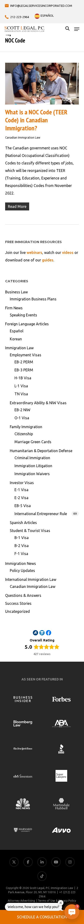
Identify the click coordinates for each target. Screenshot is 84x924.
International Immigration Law (30, 579)
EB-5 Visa (22, 506)
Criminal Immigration (32, 458)
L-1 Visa (21, 386)
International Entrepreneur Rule (45, 514)
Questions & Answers (23, 595)
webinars (34, 252)
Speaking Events (23, 315)
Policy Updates (22, 570)
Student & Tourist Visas (30, 530)
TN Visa (21, 394)
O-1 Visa (21, 418)
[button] (76, 29)
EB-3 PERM (23, 370)
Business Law (16, 292)
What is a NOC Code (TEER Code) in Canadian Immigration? (36, 120)
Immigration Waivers (32, 474)
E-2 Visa (21, 498)
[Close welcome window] (60, 903)
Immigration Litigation (33, 466)
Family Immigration (26, 427)
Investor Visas (22, 483)
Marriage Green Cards (32, 442)
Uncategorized (17, 611)
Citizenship (23, 434)
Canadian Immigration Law (22, 137)
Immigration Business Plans (33, 299)
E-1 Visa (21, 490)
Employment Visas (25, 355)
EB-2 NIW (22, 410)
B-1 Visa (21, 538)
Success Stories (18, 603)
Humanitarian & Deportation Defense (41, 451)
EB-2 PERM (23, 362)
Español (16, 331)
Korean (16, 339)
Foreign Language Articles (27, 324)
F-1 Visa (21, 553)
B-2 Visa (21, 546)
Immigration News (20, 563)
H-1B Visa (22, 378)
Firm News (14, 308)
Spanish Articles (23, 522)
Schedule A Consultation (42, 917)
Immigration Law (19, 348)
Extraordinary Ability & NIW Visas (38, 403)
